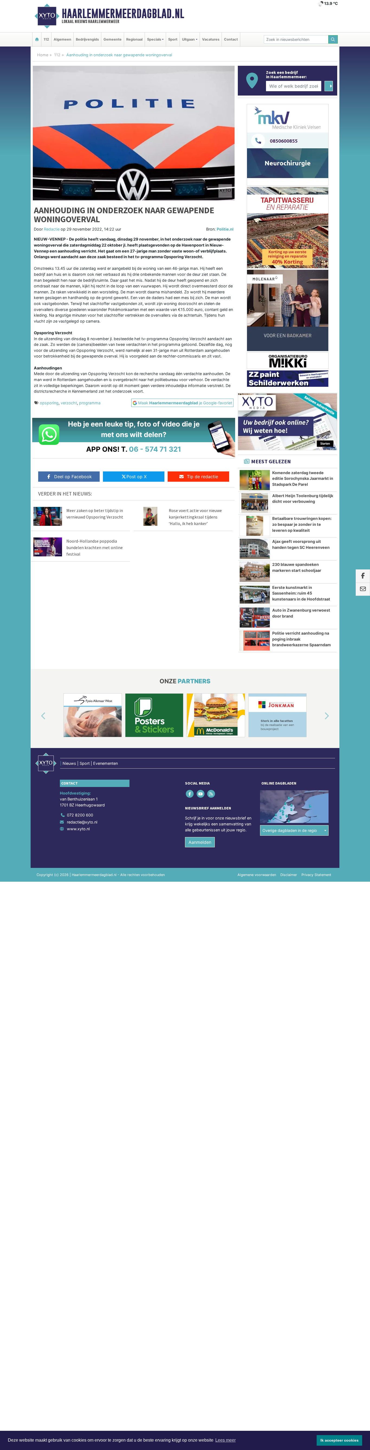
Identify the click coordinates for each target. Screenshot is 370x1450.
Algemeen (62, 39)
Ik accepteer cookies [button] (339, 1440)
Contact (231, 39)
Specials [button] (154, 39)
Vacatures (210, 39)
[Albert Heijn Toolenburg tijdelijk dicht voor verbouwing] (254, 503)
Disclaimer (288, 875)
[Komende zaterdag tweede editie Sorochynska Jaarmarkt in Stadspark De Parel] (254, 480)
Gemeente (112, 39)
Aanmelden (200, 842)
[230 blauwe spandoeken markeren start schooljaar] (254, 572)
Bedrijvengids (87, 39)
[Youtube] (201, 794)
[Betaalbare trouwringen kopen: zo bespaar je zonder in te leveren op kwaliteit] (254, 526)
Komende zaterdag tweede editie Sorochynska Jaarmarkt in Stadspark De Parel (302, 478)
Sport (172, 39)
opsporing (49, 403)
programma (89, 403)
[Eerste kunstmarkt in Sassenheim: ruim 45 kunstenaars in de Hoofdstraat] (254, 595)
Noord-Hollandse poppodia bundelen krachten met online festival (94, 547)
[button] (37, 716)
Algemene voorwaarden (257, 875)
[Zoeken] (333, 39)
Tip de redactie (202, 476)
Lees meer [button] (225, 1440)
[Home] (37, 39)
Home (42, 55)
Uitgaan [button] (188, 39)
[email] (363, 589)
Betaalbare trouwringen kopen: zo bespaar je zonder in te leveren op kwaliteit (302, 524)
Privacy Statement (316, 875)
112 (46, 39)
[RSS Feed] (211, 794)
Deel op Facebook (73, 476)
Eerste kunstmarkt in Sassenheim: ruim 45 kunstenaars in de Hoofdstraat (301, 593)
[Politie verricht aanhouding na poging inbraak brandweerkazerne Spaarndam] (254, 640)
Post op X (136, 476)
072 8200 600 (80, 815)
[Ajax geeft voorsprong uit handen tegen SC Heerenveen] (254, 549)
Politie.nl (225, 229)
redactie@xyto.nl (82, 822)
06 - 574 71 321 (155, 449)
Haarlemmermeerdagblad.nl (123, 13)
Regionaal (134, 39)
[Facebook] (190, 794)
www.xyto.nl (78, 828)
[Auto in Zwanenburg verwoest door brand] (254, 617)
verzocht (69, 403)
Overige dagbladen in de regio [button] (289, 830)
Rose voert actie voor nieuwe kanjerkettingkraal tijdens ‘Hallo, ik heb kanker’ (195, 517)
